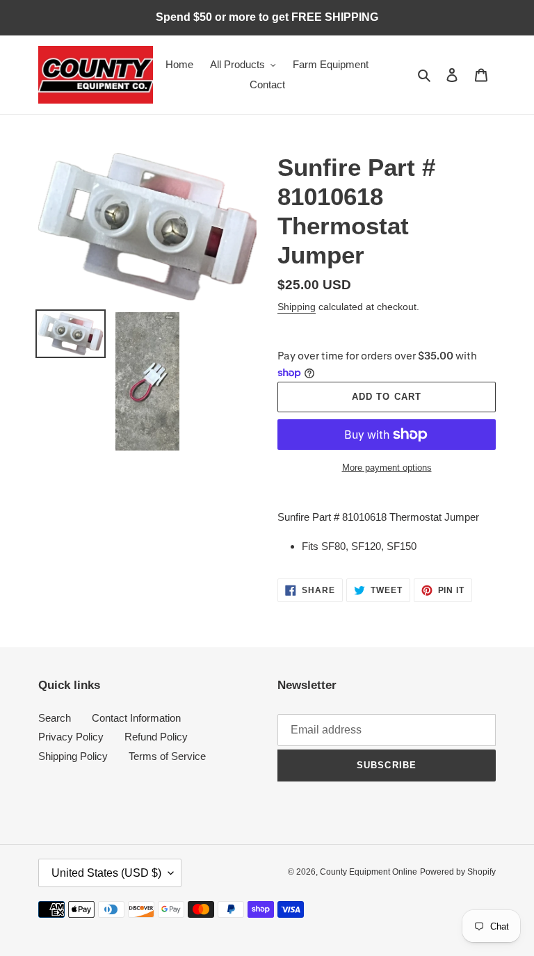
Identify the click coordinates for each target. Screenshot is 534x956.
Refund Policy (156, 737)
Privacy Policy (71, 737)
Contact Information (136, 718)
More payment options (387, 467)
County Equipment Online (368, 872)
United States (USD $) (106, 873)
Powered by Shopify (458, 872)
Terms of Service (167, 756)
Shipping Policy (73, 756)
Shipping (296, 306)
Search (54, 718)
